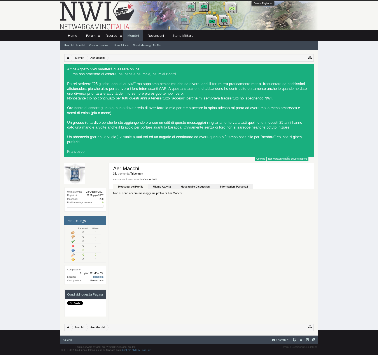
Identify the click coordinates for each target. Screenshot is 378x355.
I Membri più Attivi (74, 45)
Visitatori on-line (98, 45)
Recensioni (156, 35)
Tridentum (98, 276)
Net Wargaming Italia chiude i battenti (287, 158)
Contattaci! (282, 340)
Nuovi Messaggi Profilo (147, 45)
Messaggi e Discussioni (195, 186)
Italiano (67, 340)
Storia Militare (183, 35)
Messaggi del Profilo (130, 186)
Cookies (260, 158)
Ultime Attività (162, 186)
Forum (91, 35)
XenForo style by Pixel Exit (136, 350)
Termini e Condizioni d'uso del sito (299, 347)
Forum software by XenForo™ (105, 347)
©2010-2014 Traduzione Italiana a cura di (91, 350)
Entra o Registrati (263, 3)
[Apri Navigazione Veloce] (310, 57)
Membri (133, 35)
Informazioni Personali (234, 186)
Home (72, 35)
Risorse (111, 35)
